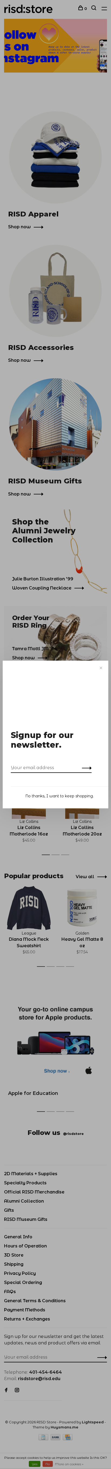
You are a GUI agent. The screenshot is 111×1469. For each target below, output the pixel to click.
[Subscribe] (85, 768)
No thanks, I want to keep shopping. (59, 796)
